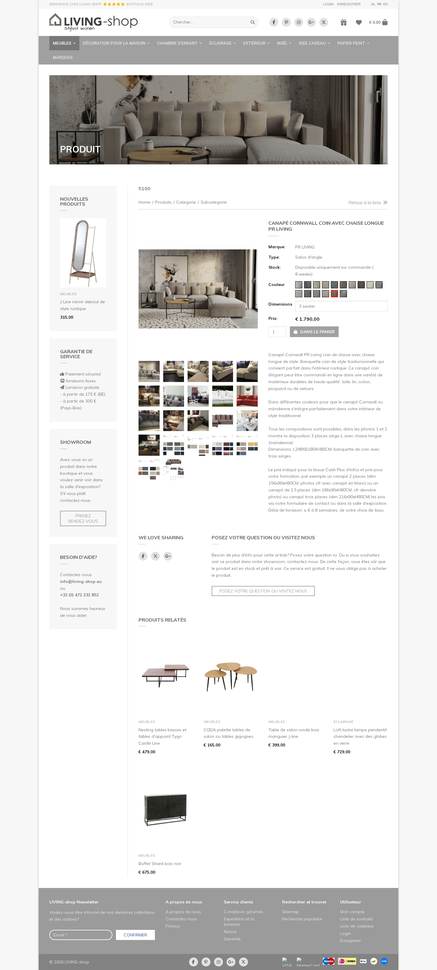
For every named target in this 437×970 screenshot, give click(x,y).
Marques (63, 57)
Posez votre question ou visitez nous (263, 591)
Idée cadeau (312, 43)
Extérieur (254, 43)
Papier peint (351, 43)
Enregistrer (349, 4)
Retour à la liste (364, 202)
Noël (282, 43)
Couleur (276, 284)
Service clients (238, 902)
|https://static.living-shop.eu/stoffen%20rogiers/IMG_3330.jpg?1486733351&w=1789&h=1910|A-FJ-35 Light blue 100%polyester (379, 284)
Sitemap (290, 911)
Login (328, 4)
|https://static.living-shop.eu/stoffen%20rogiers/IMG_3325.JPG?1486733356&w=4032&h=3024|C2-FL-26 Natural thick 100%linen (325, 293)
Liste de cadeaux (356, 926)
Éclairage (220, 43)
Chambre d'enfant (177, 43)
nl (373, 4)
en (385, 4)
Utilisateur (350, 902)
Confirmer (135, 935)
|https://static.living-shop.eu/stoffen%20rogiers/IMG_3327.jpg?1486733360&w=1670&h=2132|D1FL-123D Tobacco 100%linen (316, 293)
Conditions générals (243, 911)
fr (379, 4)
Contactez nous (181, 919)
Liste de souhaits (356, 919)
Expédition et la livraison (239, 921)
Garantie (232, 938)
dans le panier (317, 331)
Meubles (62, 43)
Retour (230, 931)
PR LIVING (305, 247)
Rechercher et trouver (304, 902)
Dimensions (280, 304)
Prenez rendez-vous (83, 518)
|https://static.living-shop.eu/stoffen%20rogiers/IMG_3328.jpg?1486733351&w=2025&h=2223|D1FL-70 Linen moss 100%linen (334, 293)
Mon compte (352, 911)
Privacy (173, 926)
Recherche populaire (302, 919)
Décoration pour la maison (114, 43)
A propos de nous (184, 902)
